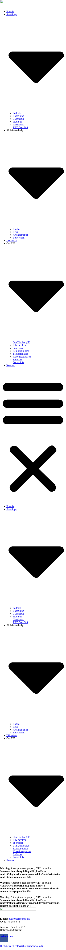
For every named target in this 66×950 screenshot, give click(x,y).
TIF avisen (11, 240)
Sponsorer (18, 348)
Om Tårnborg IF (21, 342)
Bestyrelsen (19, 237)
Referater (17, 359)
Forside (10, 11)
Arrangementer (20, 234)
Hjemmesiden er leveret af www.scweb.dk (21, 946)
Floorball (17, 121)
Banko (16, 229)
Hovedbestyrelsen (22, 356)
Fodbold (17, 113)
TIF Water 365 (20, 127)
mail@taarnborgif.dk (19, 918)
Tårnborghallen (20, 353)
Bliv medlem (19, 345)
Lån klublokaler (21, 351)
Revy (15, 232)
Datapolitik (18, 362)
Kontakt (10, 365)
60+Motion (18, 124)
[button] (33, 435)
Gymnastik (18, 118)
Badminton (18, 116)
